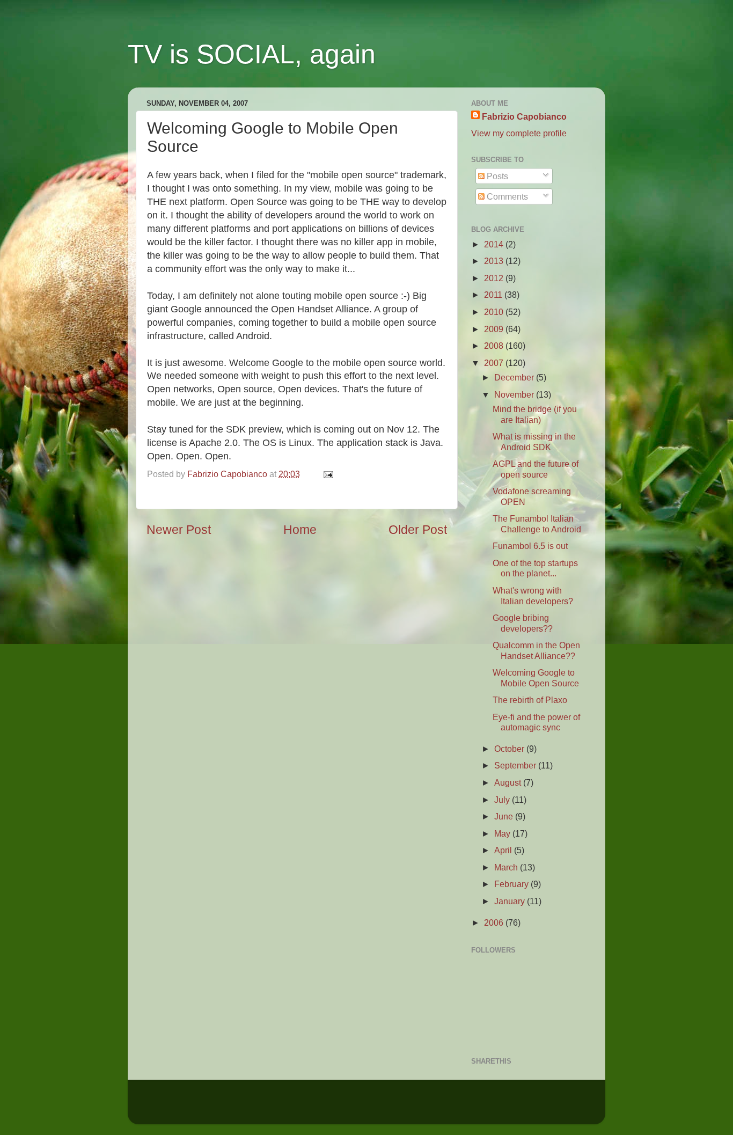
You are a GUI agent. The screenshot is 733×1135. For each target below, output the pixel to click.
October (510, 748)
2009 (494, 329)
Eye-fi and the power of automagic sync (536, 722)
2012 (494, 278)
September (516, 765)
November (515, 394)
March (507, 867)
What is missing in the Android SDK (534, 441)
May (503, 833)
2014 (494, 244)
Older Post (418, 530)
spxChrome (360, 1107)
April (504, 850)
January (510, 901)
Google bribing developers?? (523, 623)
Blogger (449, 1107)
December (515, 377)
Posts (496, 176)
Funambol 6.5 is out (530, 546)
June (504, 816)
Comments (506, 196)
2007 (494, 363)
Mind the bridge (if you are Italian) (535, 414)
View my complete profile (519, 133)
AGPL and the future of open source (535, 469)
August (508, 782)
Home (300, 530)
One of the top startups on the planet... (535, 568)
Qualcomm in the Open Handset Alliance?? (536, 650)
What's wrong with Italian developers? (533, 595)
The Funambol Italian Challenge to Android (537, 523)
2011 (494, 294)
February (512, 884)
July (503, 799)
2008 (494, 345)
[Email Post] (326, 474)
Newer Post (178, 530)
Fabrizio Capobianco (228, 474)
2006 (494, 922)
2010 (494, 312)
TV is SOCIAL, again (252, 54)
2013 (494, 261)
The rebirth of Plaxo (530, 700)
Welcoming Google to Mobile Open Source (536, 677)
